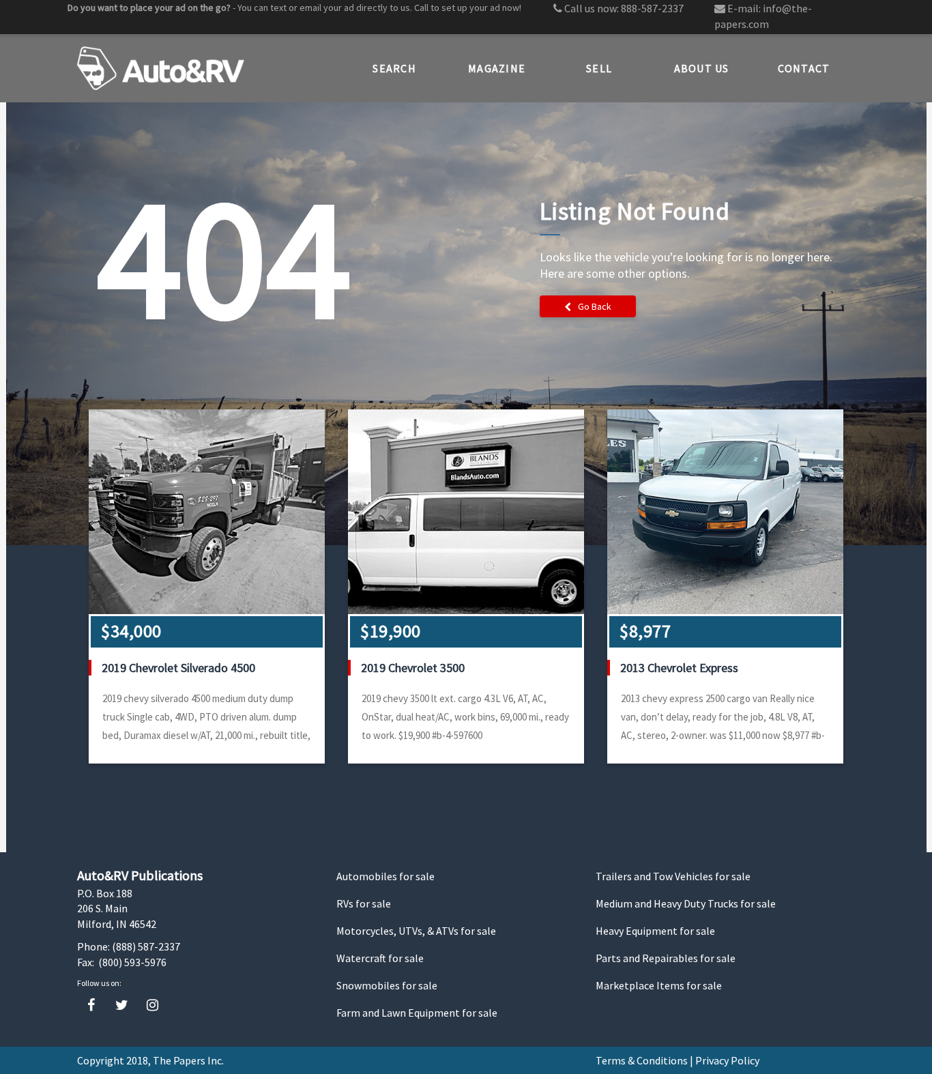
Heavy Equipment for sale (655, 931)
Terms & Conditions (642, 1060)
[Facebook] (91, 1005)
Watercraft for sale (380, 958)
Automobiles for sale (385, 876)
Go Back (594, 306)
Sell (599, 68)
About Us (701, 68)
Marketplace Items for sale (659, 985)
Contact (804, 68)
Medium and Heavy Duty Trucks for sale (686, 903)
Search (394, 68)
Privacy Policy (727, 1060)
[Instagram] (152, 1005)
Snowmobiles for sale (386, 985)
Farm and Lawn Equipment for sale (416, 1012)
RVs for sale (363, 903)
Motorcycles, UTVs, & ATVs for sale (416, 931)
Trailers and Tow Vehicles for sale (673, 876)
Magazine (496, 68)
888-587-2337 (652, 8)
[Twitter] (122, 1005)
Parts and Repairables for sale (666, 958)
